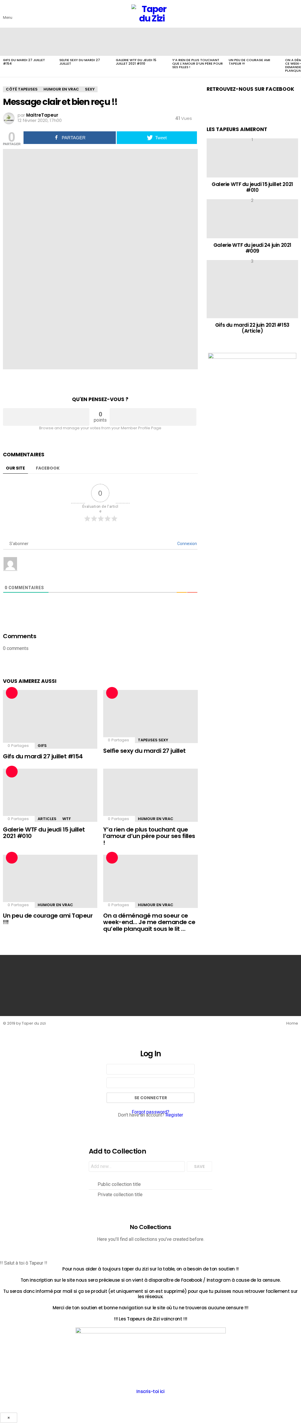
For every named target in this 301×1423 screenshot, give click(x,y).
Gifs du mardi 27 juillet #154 (24, 62)
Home (292, 1023)
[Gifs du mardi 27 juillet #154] (28, 42)
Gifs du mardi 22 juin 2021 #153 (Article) (252, 327)
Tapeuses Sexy (153, 740)
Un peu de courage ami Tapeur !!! (249, 62)
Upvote (46, 417)
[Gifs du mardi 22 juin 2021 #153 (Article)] (252, 289)
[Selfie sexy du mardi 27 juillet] (84, 42)
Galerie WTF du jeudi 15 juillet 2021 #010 (136, 62)
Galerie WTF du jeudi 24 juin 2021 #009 (252, 248)
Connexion (186, 543)
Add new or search (137, 1167)
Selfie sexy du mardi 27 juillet (79, 62)
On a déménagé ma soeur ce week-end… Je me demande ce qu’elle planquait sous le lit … (149, 922)
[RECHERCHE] (294, 14)
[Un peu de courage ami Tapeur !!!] (254, 42)
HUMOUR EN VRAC (155, 819)
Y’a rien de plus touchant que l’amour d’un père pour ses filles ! (197, 63)
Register (174, 1115)
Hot (12, 693)
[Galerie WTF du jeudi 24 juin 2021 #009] (252, 218)
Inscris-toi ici (150, 1391)
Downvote (153, 417)
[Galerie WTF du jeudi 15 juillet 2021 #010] (141, 42)
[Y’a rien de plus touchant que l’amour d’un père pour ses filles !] (197, 42)
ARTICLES (47, 819)
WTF (66, 819)
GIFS (42, 745)
